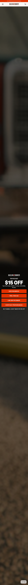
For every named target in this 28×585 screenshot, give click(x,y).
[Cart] (25, 4)
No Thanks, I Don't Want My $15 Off (14, 309)
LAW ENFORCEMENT (14, 300)
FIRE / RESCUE (14, 296)
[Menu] (2, 4)
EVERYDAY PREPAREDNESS (14, 305)
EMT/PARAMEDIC (14, 291)
